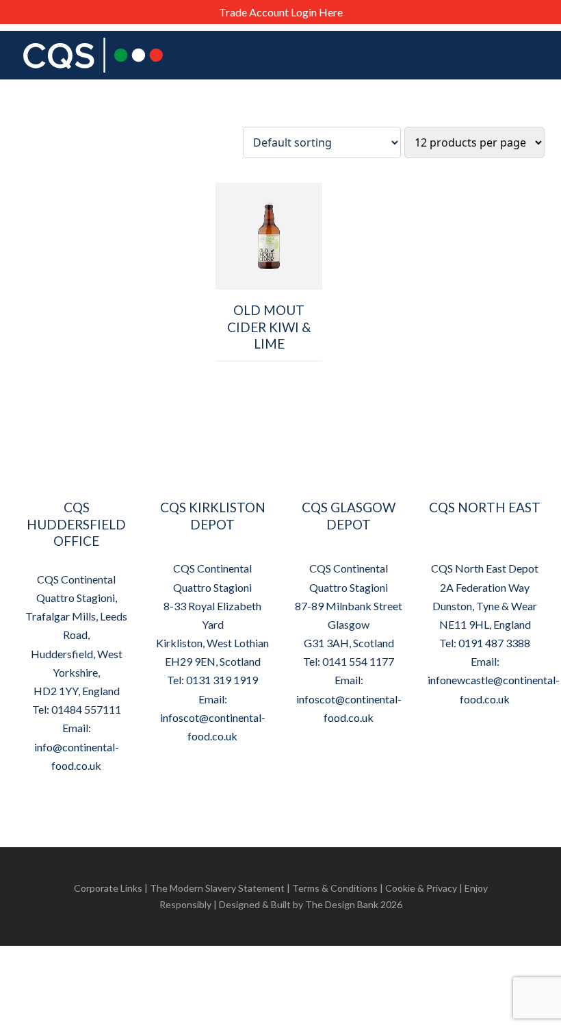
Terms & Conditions (335, 888)
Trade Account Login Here (281, 11)
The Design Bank (341, 904)
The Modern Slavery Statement (217, 888)
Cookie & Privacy (421, 888)
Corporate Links (108, 888)
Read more (269, 369)
